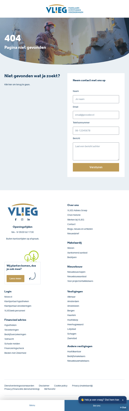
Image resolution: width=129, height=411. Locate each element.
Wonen (70, 248)
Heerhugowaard (75, 325)
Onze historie (74, 215)
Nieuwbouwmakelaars (78, 361)
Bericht (76, 138)
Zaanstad (72, 338)
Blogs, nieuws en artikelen (80, 229)
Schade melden (12, 344)
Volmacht (9, 339)
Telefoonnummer (81, 123)
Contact (71, 224)
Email (75, 107)
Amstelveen (73, 306)
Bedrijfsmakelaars (76, 356)
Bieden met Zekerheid (15, 353)
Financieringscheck (14, 348)
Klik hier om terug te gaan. (17, 85)
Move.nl (8, 297)
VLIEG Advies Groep (77, 210)
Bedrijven (72, 257)
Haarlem (71, 315)
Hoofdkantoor (74, 352)
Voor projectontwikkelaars (80, 281)
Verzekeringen (11, 330)
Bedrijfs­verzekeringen (15, 334)
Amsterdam (73, 301)
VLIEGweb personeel (14, 311)
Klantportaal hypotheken (16, 301)
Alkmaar (71, 297)
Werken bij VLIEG (75, 220)
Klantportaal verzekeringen (17, 306)
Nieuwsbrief (73, 234)
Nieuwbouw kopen (76, 272)
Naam (76, 91)
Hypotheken (10, 325)
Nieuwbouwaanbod (76, 277)
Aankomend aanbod (77, 253)
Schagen (71, 334)
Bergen (71, 311)
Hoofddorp (72, 320)
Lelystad (71, 329)
